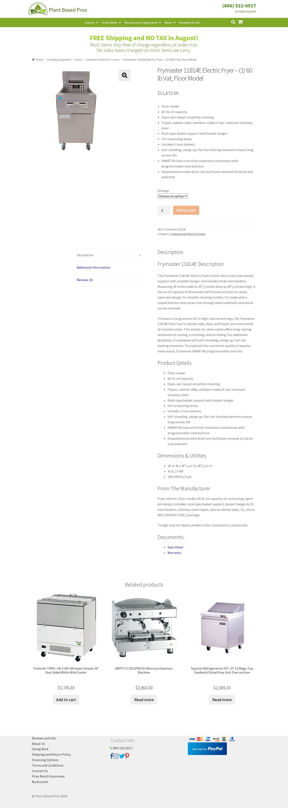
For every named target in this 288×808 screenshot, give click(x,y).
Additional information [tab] (93, 267)
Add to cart (186, 210)
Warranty (174, 553)
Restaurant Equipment (140, 22)
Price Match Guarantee (48, 776)
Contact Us (40, 771)
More (168, 22)
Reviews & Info (189, 22)
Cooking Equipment (59, 59)
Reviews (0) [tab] (85, 280)
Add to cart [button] (66, 699)
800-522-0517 (123, 748)
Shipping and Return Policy (51, 754)
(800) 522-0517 (239, 5)
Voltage (163, 190)
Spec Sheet (175, 547)
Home (40, 59)
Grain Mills (109, 22)
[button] (124, 75)
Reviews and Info (44, 738)
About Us (38, 744)
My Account (40, 782)
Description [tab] (85, 255)
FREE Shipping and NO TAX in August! (144, 38)
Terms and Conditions (47, 765)
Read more (144, 699)
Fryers (78, 59)
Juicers (90, 22)
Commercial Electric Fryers (103, 59)
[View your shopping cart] (243, 21)
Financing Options (45, 760)
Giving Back (40, 749)
